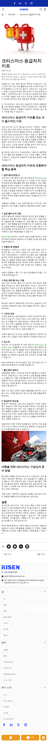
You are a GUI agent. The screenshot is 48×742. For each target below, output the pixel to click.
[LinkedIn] (20, 3)
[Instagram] (31, 3)
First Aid (11, 14)
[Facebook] (14, 3)
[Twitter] (26, 3)
